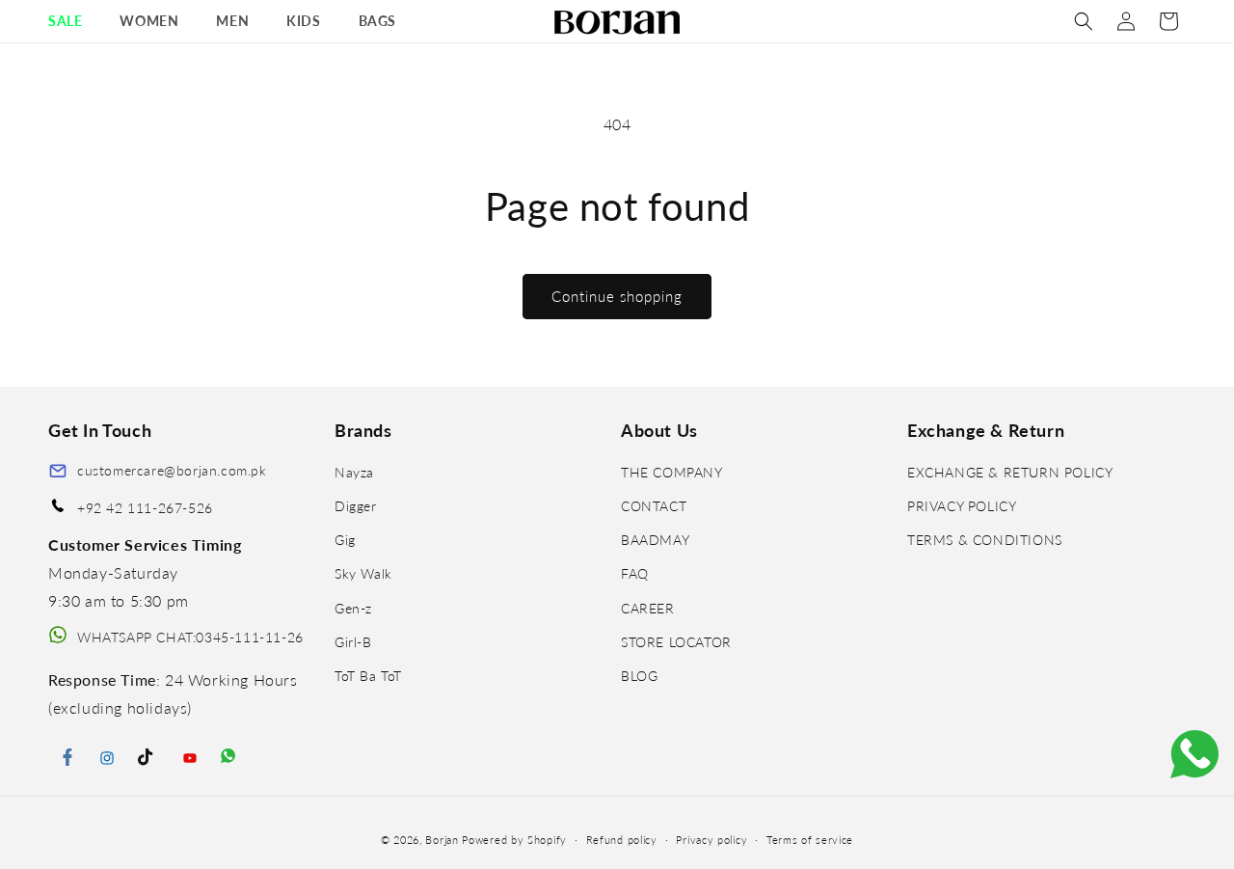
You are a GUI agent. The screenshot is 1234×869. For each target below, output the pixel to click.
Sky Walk (363, 574)
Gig (345, 539)
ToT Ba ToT (368, 675)
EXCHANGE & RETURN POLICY (1010, 472)
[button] (72, 21)
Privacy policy (711, 838)
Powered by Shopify (514, 839)
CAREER (648, 608)
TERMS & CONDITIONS (984, 539)
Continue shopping (617, 296)
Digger (356, 506)
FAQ (635, 574)
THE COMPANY (672, 472)
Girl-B (353, 642)
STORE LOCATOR (676, 642)
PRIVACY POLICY (961, 506)
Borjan (441, 839)
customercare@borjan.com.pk (172, 470)
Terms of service (809, 838)
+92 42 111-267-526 (145, 508)
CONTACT (653, 506)
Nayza (354, 472)
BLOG (639, 675)
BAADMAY (655, 539)
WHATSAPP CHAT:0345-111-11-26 (190, 637)
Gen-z (353, 608)
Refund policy (621, 838)
